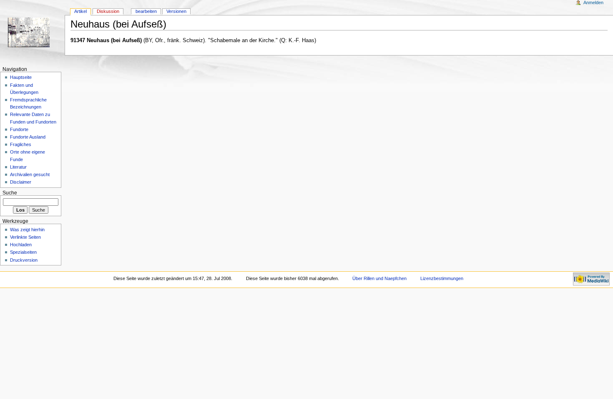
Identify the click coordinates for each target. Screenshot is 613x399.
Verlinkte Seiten (25, 237)
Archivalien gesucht (30, 174)
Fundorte (19, 129)
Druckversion (24, 260)
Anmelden (593, 2)
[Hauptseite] (32, 32)
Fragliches (20, 144)
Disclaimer (20, 181)
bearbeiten (146, 11)
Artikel (80, 11)
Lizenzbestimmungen (441, 278)
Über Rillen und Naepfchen (379, 278)
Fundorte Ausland (27, 136)
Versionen (176, 11)
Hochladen (21, 244)
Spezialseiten (23, 252)
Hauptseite (21, 77)
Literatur (18, 166)
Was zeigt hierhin (27, 229)
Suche (10, 192)
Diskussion (108, 11)
